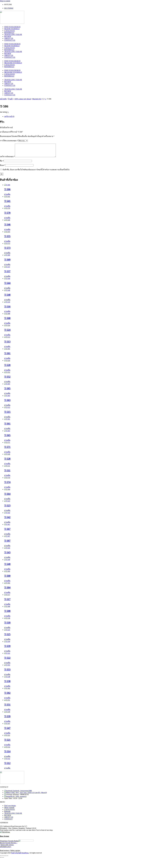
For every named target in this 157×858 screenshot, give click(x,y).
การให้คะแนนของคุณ (9, 141)
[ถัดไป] (3, 857)
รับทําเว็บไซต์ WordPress (20, 853)
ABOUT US (8, 38)
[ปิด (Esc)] (7, 855)
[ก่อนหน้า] (1, 857)
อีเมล (2, 165)
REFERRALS (9, 32)
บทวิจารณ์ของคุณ (7, 156)
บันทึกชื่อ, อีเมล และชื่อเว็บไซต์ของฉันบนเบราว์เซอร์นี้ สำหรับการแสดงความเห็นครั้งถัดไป (36, 170)
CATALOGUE (9, 31)
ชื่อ (2, 161)
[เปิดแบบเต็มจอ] (3, 855)
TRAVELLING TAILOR (13, 34)
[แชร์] (5, 855)
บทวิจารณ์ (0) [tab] (9, 116)
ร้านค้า (10, 99)
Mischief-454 (36, 99)
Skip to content (5, 1)
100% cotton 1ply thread (22, 99)
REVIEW (7, 36)
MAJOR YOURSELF (12, 29)
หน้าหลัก (3, 99)
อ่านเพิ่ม (7, 194)
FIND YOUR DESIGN (12, 27)
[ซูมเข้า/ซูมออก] (1, 855)
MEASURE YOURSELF (13, 63)
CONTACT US (9, 40)
